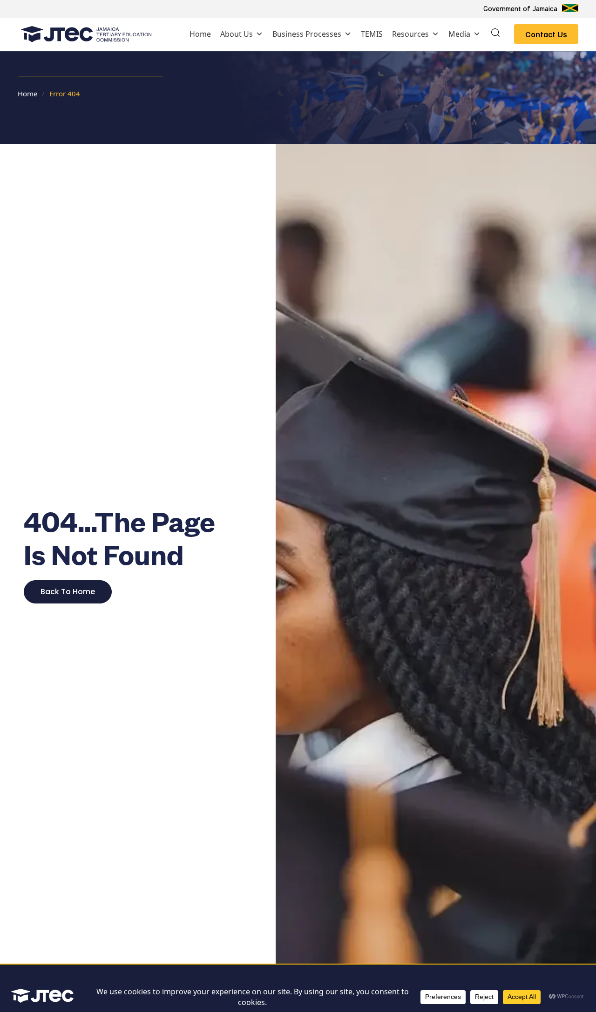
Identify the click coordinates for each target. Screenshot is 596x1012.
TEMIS (372, 34)
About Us (236, 34)
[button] (495, 34)
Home (200, 34)
